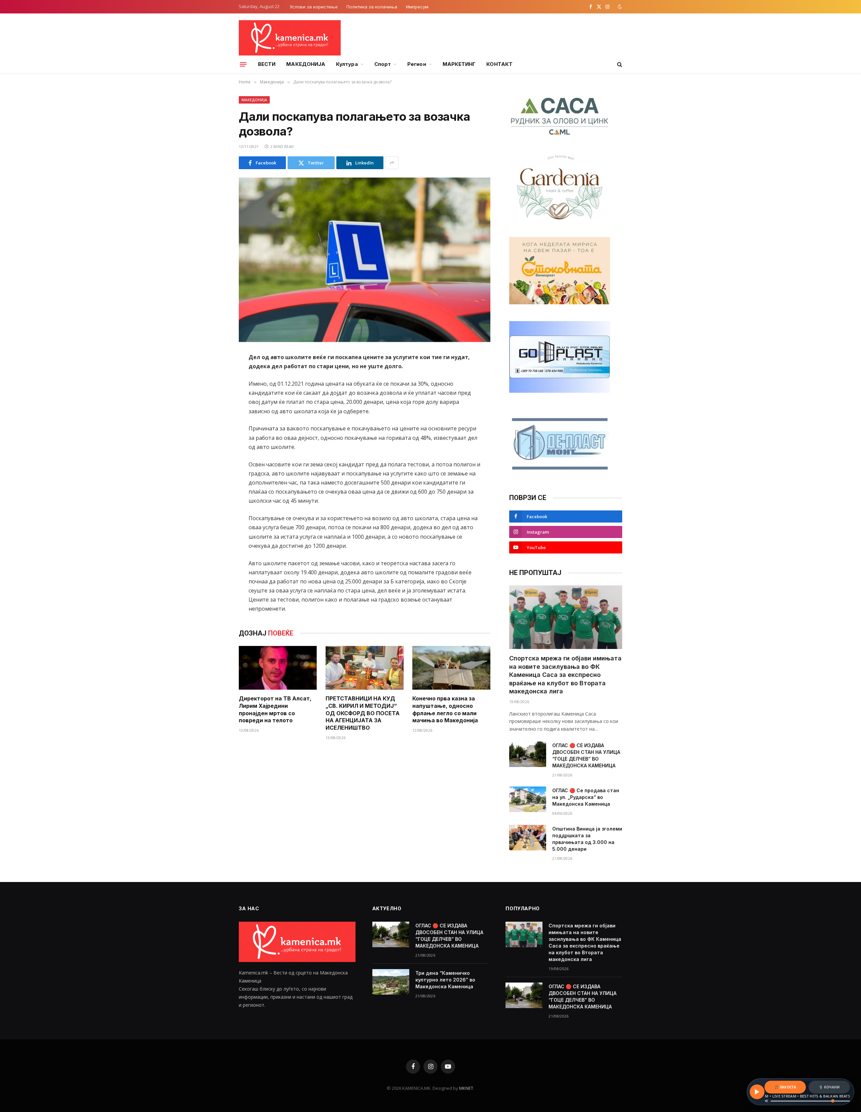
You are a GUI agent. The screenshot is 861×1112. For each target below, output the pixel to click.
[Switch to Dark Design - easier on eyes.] (619, 6)
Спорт (382, 64)
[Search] (619, 64)
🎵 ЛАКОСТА (785, 1087)
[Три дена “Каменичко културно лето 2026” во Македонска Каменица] (390, 982)
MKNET (466, 1088)
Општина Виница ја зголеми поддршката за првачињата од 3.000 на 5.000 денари (587, 839)
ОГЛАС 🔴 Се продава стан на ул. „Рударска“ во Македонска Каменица (585, 797)
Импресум (417, 6)
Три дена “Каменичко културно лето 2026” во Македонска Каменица (445, 979)
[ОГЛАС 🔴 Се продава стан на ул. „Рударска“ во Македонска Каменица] (527, 799)
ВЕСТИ (266, 64)
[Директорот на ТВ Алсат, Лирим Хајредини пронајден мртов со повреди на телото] (278, 668)
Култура (347, 64)
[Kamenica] (290, 38)
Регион (416, 64)
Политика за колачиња (371, 6)
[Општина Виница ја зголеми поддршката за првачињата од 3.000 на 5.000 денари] (527, 837)
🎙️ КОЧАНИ (829, 1087)
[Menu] (243, 64)
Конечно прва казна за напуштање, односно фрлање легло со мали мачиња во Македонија (445, 709)
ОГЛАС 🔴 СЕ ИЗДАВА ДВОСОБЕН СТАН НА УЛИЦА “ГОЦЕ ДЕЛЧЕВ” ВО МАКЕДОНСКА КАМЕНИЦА (586, 755)
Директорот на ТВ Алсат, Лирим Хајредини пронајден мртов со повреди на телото (275, 709)
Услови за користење (314, 6)
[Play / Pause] (757, 1091)
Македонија (254, 99)
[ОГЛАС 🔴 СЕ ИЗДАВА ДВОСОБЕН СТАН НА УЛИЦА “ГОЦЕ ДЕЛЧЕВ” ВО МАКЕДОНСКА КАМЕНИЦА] (527, 754)
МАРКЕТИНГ (459, 64)
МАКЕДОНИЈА (305, 64)
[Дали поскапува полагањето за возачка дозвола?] (364, 260)
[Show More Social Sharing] (392, 162)
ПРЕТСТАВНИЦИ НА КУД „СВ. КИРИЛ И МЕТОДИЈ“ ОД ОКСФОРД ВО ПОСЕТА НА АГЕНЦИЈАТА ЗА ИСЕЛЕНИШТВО (363, 713)
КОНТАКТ (499, 64)
